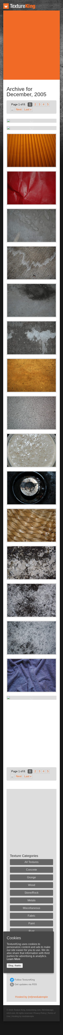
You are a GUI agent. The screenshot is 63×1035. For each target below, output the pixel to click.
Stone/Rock (31, 892)
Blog (57, 5)
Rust (31, 931)
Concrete (31, 869)
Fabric (31, 915)
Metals (31, 900)
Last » (27, 109)
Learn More (13, 959)
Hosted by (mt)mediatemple (31, 996)
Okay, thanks (14, 965)
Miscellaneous (31, 908)
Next (19, 109)
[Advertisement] (31, 45)
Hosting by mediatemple (23, 1016)
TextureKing (19, 6)
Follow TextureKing (25, 979)
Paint (31, 923)
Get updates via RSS (26, 984)
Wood (31, 885)
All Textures (31, 862)
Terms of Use (46, 5)
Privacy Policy (39, 1013)
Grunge (31, 877)
